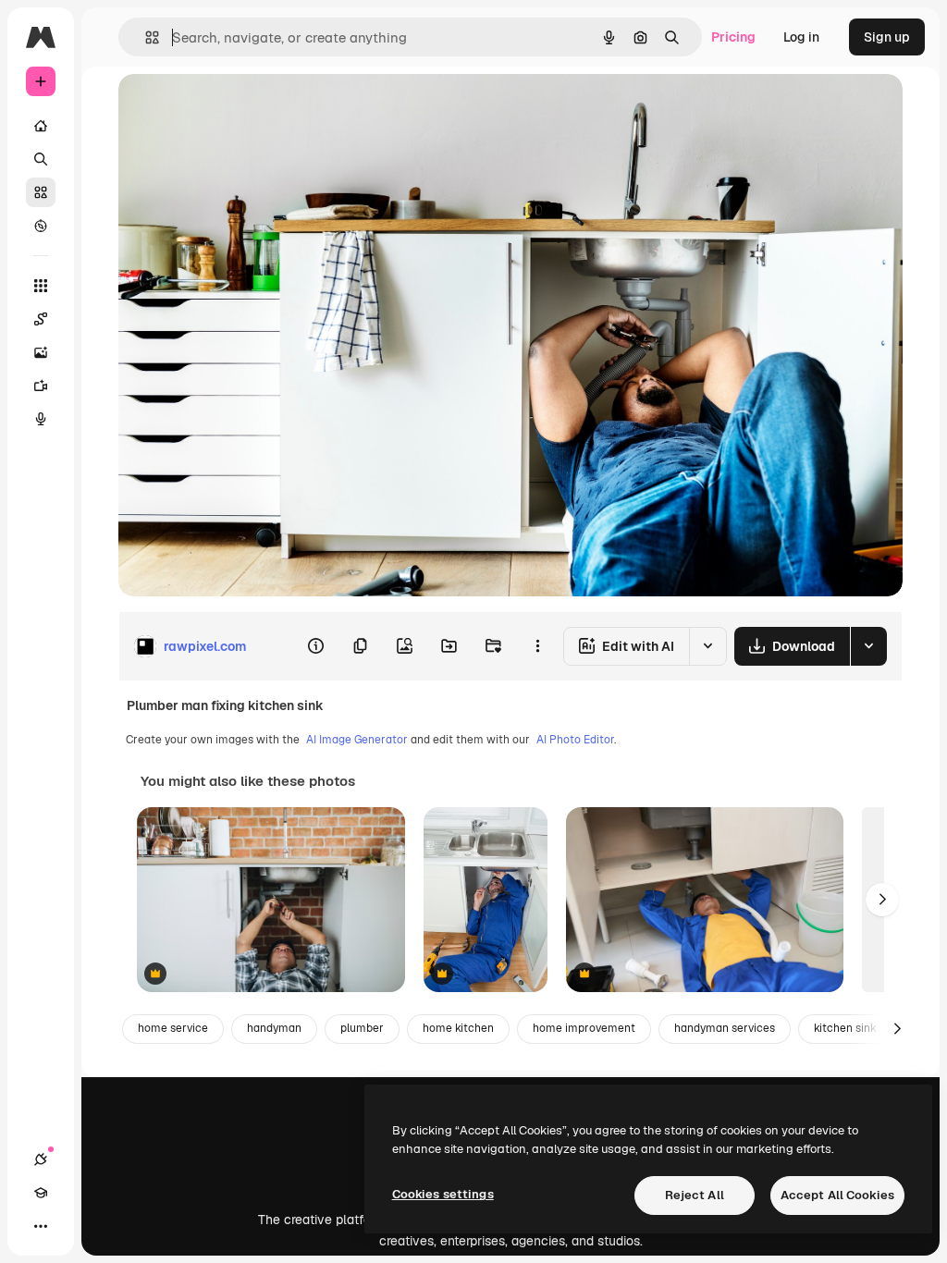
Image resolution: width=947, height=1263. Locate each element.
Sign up (887, 37)
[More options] (537, 646)
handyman (274, 1028)
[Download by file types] (868, 646)
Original (237, 108)
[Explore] (40, 225)
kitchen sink (845, 1028)
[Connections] (40, 1159)
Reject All (694, 1195)
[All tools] (40, 285)
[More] (40, 1226)
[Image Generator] (40, 352)
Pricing (733, 37)
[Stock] (40, 192)
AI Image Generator (357, 739)
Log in (801, 37)
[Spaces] (40, 319)
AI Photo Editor (575, 739)
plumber (362, 1028)
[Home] (40, 126)
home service (173, 1028)
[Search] (40, 159)
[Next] (882, 899)
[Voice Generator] (40, 419)
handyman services (724, 1028)
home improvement (584, 1028)
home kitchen (458, 1028)
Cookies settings (443, 1194)
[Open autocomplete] (144, 37)
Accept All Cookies (837, 1195)
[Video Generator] (40, 385)
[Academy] (40, 1193)
